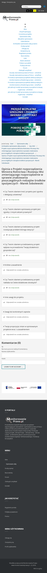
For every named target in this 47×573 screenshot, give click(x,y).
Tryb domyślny (19, 11)
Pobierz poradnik (25, 63)
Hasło (3, 359)
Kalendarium (25, 41)
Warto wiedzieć (25, 61)
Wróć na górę (38, 568)
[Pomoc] (44, 6)
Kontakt (25, 97)
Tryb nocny (23, 11)
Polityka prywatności (11, 512)
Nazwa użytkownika (8, 351)
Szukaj (39, 6)
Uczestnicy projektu (25, 34)
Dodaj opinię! (25, 46)
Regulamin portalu (25, 53)
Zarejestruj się (11, 2)
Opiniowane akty (25, 36)
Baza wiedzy (25, 56)
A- (39, 10)
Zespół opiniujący (25, 32)
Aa (27, 10)
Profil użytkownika (10, 547)
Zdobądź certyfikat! (25, 70)
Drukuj (44, 186)
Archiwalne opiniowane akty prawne (25, 44)
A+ (43, 10)
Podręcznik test (25, 65)
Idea (25, 29)
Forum (25, 68)
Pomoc (7, 516)
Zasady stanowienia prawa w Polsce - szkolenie (25, 73)
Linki (25, 58)
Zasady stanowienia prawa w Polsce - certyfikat (25, 75)
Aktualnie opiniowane (25, 39)
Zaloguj (4, 2)
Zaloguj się (25, 48)
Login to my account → (13, 367)
